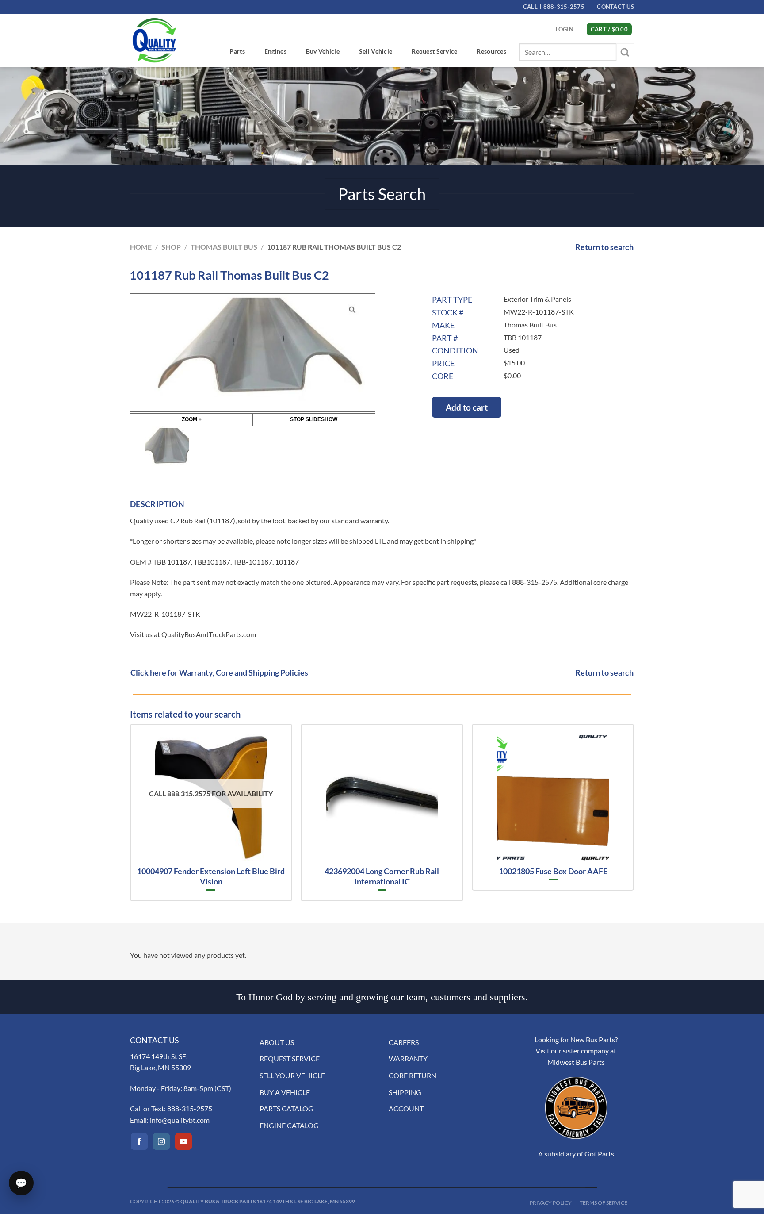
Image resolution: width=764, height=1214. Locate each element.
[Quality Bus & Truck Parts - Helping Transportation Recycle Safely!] (154, 40)
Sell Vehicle (375, 51)
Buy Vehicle (323, 51)
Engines (275, 51)
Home (141, 246)
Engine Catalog (289, 1125)
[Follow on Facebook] (139, 1141)
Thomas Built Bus (224, 246)
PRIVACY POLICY (551, 1202)
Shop (171, 246)
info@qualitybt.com (180, 1120)
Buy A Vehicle (285, 1092)
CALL (553, 6)
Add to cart (467, 407)
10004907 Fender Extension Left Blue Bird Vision (211, 876)
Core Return (412, 1075)
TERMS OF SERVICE (603, 1202)
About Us (277, 1042)
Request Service (434, 51)
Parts (236, 51)
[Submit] (625, 52)
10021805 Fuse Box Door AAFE (553, 871)
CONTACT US (615, 6)
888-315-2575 (189, 1108)
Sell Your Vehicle (292, 1075)
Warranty (408, 1058)
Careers (404, 1042)
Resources (491, 51)
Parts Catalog (286, 1108)
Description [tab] (157, 504)
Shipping (405, 1092)
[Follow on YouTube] (183, 1141)
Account (406, 1108)
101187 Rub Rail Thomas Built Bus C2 (334, 246)
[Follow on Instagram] (161, 1141)
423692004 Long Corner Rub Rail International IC (382, 876)
